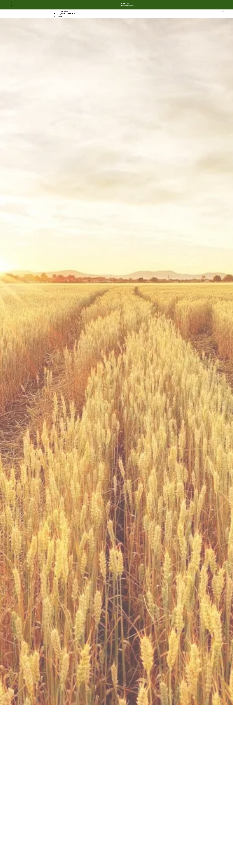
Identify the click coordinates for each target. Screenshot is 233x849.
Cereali (59, 15)
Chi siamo (64, 11)
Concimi (59, 16)
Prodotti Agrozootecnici (68, 13)
